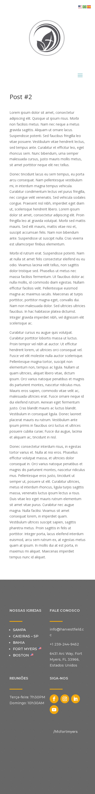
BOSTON (21, 655)
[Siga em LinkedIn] (75, 698)
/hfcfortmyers (65, 731)
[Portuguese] (85, 6)
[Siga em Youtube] (54, 709)
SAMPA (19, 630)
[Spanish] (89, 6)
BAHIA (19, 642)
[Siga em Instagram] (64, 698)
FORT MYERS (25, 649)
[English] (80, 6)
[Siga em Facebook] (54, 698)
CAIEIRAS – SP (25, 636)
